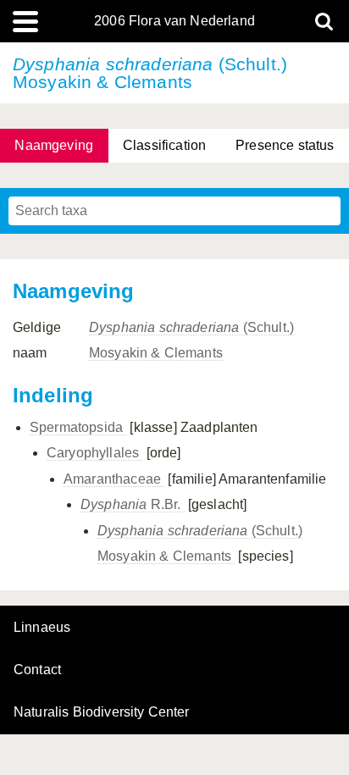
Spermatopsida (78, 427)
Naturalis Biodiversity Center (102, 712)
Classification (164, 145)
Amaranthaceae (114, 479)
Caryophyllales (94, 453)
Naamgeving (53, 145)
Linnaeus (42, 627)
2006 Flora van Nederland (174, 21)
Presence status (284, 145)
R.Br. (132, 504)
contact (37, 669)
